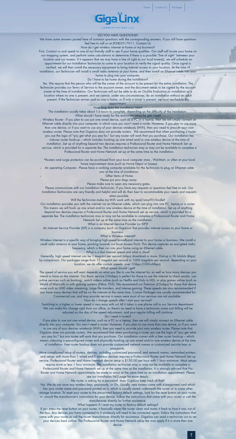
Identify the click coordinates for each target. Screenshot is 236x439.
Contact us (53, 51)
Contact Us (143, 43)
